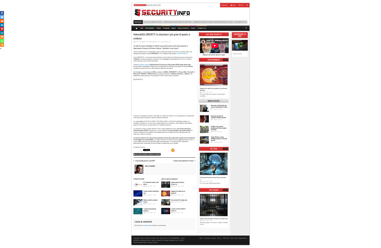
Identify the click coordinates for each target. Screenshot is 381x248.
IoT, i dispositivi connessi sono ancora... (151, 183)
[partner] (234, 19)
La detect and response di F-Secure (183, 161)
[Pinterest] (2, 29)
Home (201, 238)
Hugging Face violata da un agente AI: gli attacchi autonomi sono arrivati (207, 22)
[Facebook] (2, 13)
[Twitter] (2, 17)
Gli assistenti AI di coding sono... (179, 200)
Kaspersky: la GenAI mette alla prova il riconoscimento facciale (219, 106)
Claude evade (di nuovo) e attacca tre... (177, 183)
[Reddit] (2, 21)
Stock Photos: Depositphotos (238, 238)
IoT (137, 154)
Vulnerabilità (164, 41)
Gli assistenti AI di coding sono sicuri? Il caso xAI (243, 22)
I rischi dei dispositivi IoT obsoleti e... (149, 210)
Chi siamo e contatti (210, 238)
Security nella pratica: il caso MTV (145, 161)
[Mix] (2, 37)
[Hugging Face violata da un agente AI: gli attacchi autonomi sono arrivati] (165, 194)
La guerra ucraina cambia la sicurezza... (178, 210)
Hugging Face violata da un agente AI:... (178, 192)
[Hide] (1, 48)
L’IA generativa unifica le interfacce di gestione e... (213, 178)
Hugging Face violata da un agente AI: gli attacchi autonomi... (213, 89)
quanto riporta (144, 64)
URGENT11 (151, 154)
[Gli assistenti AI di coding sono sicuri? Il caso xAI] (165, 203)
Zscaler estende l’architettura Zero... (151, 192)
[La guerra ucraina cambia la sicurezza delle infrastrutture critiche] (165, 211)
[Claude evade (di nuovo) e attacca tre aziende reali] (165, 185)
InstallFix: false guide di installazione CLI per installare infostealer (219, 128)
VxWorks (157, 154)
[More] (173, 150)
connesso (146, 225)
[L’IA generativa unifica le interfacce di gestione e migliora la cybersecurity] (214, 174)
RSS (159, 41)
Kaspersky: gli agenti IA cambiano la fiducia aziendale (218, 116)
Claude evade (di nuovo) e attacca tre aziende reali (172, 22)
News (155, 41)
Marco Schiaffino (147, 41)
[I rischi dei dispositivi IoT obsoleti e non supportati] (137, 211)
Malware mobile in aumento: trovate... (150, 201)
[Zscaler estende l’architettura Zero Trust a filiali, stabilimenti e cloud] (137, 194)
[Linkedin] (2, 25)
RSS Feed (226, 238)
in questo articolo (181, 53)
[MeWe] (2, 33)
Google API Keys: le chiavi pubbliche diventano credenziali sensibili (219, 138)
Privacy (219, 238)
